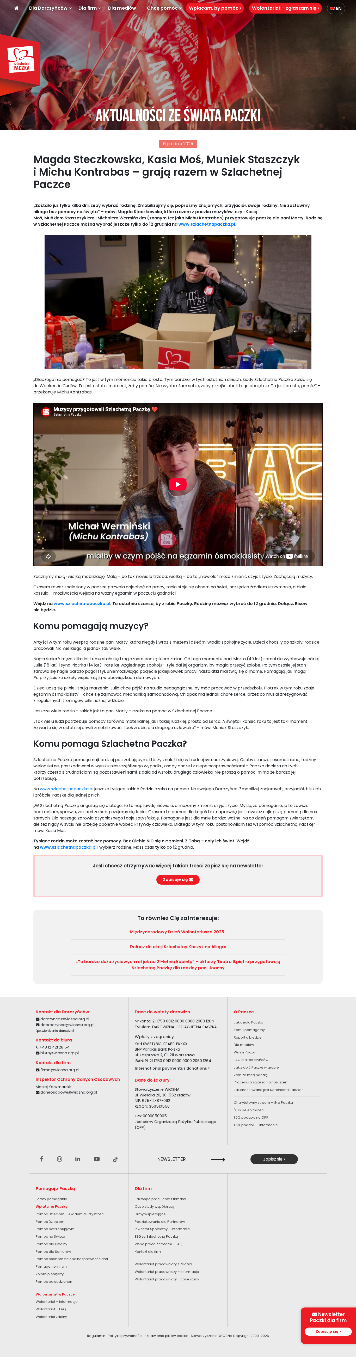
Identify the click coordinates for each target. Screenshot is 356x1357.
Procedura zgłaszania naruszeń (260, 1082)
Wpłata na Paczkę (51, 1206)
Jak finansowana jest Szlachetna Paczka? (268, 1090)
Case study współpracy (155, 1206)
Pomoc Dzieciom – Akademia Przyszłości (70, 1214)
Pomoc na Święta (50, 1236)
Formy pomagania (51, 1199)
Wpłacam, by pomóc (214, 8)
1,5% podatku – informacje (256, 1125)
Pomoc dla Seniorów (53, 1251)
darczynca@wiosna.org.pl (64, 1019)
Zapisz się (273, 1159)
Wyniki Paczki (244, 1052)
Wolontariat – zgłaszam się (284, 8)
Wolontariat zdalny (51, 1317)
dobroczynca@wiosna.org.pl (67, 1024)
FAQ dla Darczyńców (251, 1060)
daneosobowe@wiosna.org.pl (68, 1092)
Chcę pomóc (162, 8)
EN (338, 8)
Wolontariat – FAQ (51, 1309)
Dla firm (87, 8)
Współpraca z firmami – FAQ (158, 1244)
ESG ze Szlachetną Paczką (156, 1236)
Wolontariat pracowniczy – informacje (167, 1271)
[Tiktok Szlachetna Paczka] (115, 1159)
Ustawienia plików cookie (166, 1335)
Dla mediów (122, 8)
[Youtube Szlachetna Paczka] (97, 1159)
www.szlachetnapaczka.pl (66, 789)
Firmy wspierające (150, 1214)
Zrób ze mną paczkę (251, 1075)
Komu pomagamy (249, 1030)
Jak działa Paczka (248, 1022)
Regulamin (96, 1335)
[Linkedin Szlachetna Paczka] (77, 1159)
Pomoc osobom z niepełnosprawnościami (72, 1259)
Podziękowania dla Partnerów (160, 1221)
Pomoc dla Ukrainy (51, 1244)
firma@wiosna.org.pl (59, 1069)
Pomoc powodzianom (54, 1281)
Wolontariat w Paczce (55, 1294)
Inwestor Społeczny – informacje (162, 1229)
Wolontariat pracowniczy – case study (167, 1279)
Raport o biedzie (248, 1037)
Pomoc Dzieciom (50, 1221)
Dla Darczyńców (48, 8)
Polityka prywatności (125, 1335)
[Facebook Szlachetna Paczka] (42, 1159)
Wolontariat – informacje (57, 1301)
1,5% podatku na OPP (251, 1117)
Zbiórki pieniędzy (50, 1274)
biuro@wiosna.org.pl (59, 1053)
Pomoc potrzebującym (55, 1229)
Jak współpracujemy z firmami (160, 1199)
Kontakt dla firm (148, 1251)
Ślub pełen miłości (249, 1110)
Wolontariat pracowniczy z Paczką (163, 1264)
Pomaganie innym (51, 1266)
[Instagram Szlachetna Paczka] (59, 1159)
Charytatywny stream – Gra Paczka (263, 1102)
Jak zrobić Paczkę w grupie (256, 1067)
